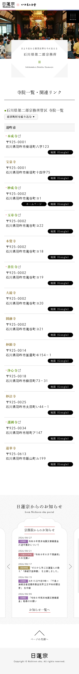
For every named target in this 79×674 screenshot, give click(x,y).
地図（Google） (60, 152)
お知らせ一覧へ (39, 610)
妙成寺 (12, 187)
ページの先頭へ (39, 639)
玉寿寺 (12, 215)
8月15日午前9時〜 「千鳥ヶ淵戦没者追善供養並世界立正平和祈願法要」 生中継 (39, 584)
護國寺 (12, 422)
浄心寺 (12, 370)
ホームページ (34, 204)
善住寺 (12, 266)
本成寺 (12, 136)
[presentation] (8, 566)
